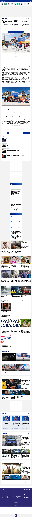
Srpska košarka (9, 138)
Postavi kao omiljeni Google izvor (14, 32)
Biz (2, 495)
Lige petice (24, 422)
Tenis (7, 154)
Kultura (7, 492)
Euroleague (14, 422)
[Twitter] (26, 489)
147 (11, 235)
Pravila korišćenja (18, 495)
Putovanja (3, 498)
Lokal (7, 498)
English (13, 495)
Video (12, 492)
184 (11, 231)
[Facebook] (24, 489)
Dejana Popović (15, 428)
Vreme (12, 496)
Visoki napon (23, 435)
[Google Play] (27, 495)
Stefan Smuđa (24, 428)
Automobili (7, 497)
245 (11, 227)
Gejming (23, 463)
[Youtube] (29, 489)
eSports (7, 495)
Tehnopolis (7, 496)
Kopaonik (4, 129)
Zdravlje (3, 497)
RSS (16, 498)
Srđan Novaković (5, 428)
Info (2, 492)
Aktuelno (3, 18)
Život (3, 496)
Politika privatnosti (18, 496)
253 (11, 221)
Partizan (8, 143)
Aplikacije (17, 497)
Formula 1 (4, 422)
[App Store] (27, 497)
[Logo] (3, 1)
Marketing (17, 492)
